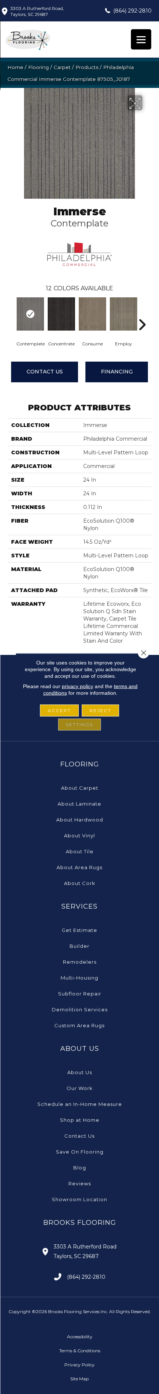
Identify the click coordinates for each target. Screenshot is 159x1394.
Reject (100, 710)
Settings (79, 724)
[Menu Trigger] (141, 39)
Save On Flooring (80, 1152)
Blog (79, 1168)
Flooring (38, 67)
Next (142, 313)
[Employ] (123, 313)
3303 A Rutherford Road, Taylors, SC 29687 (37, 11)
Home (15, 67)
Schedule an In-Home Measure (79, 1104)
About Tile (80, 851)
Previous (11, 313)
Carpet (62, 67)
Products (86, 67)
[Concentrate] (61, 313)
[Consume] (92, 313)
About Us (79, 1072)
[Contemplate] (30, 313)
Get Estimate (79, 930)
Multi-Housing (79, 978)
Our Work (80, 1088)
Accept (59, 710)
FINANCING (117, 371)
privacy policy (77, 686)
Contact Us (45, 371)
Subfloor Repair (79, 994)
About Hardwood (79, 820)
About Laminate (79, 804)
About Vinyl (79, 835)
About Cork (79, 883)
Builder (79, 946)
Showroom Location (79, 1199)
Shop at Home (79, 1120)
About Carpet (79, 788)
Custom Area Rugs (79, 1025)
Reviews (79, 1183)
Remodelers (80, 962)
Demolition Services (80, 1009)
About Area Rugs (79, 867)
